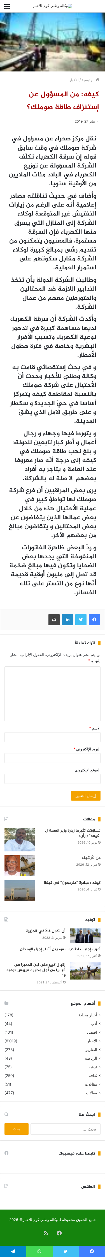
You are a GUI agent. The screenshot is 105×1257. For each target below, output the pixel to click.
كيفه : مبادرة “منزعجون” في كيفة (72, 883)
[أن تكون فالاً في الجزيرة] (85, 935)
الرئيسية (89, 80)
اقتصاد (92, 1032)
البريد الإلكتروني (87, 749)
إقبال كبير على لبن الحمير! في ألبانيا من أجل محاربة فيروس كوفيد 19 (36, 970)
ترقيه (92, 1067)
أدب (94, 1023)
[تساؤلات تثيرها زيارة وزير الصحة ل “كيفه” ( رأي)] (19, 840)
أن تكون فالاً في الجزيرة (46, 931)
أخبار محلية (88, 1015)
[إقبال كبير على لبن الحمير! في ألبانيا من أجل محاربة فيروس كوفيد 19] (85, 971)
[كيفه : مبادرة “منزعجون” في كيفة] (19, 890)
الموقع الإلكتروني (87, 770)
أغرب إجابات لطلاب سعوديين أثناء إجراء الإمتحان (60, 949)
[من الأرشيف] (19, 865)
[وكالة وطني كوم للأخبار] (52, 6)
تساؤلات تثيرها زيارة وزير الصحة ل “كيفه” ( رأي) (73, 833)
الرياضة (91, 1058)
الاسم (95, 728)
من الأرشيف (91, 858)
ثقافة (93, 1075)
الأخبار (74, 80)
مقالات (91, 1093)
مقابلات (91, 1084)
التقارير (91, 1049)
